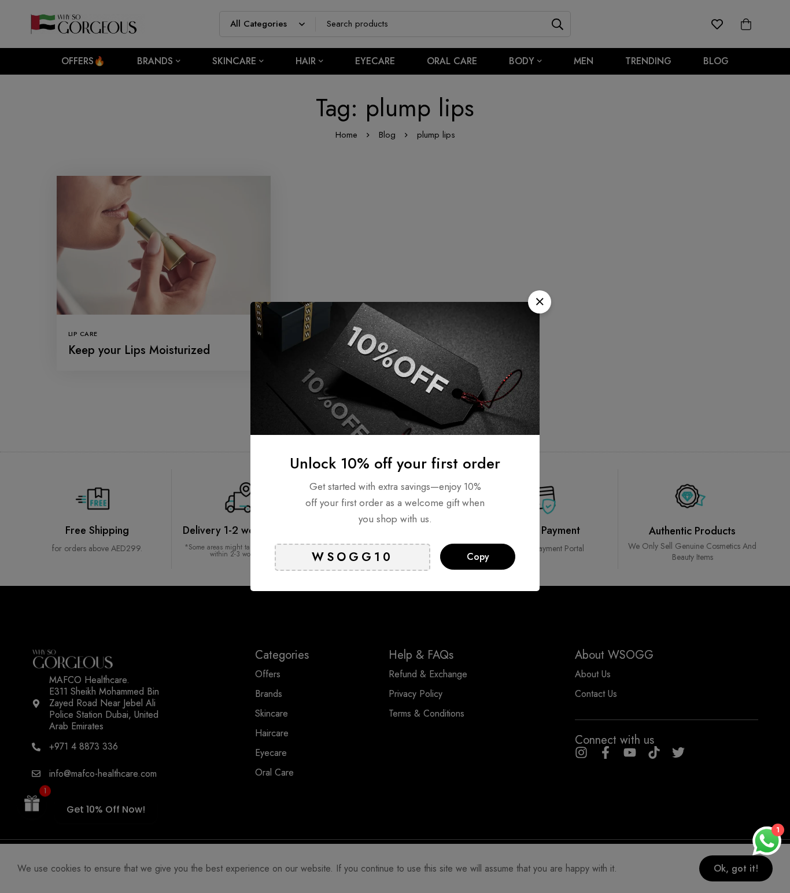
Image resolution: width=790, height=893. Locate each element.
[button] (539, 301)
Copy (478, 556)
